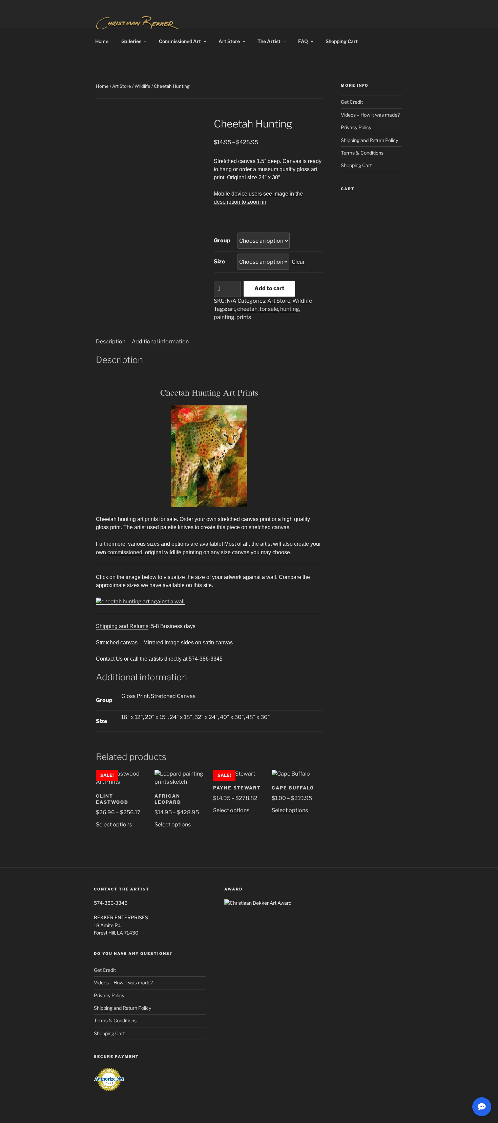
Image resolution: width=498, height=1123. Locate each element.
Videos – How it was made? (370, 115)
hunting (289, 309)
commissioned (125, 552)
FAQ (303, 41)
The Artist (269, 41)
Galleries (131, 41)
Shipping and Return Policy (369, 140)
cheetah (247, 309)
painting (224, 317)
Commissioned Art (180, 41)
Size (219, 261)
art (231, 309)
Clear (298, 262)
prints (243, 317)
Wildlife (142, 86)
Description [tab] (110, 341)
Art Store (229, 41)
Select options (114, 824)
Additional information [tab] (160, 341)
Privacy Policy (356, 127)
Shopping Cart (342, 41)
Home (101, 41)
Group (222, 240)
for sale (269, 309)
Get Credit (352, 102)
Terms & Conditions (362, 153)
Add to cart (269, 288)
